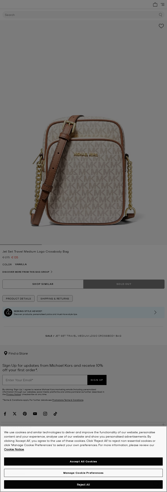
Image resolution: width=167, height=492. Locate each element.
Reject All (83, 484)
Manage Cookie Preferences (83, 473)
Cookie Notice (14, 449)
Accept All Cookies (83, 461)
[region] (83, 459)
